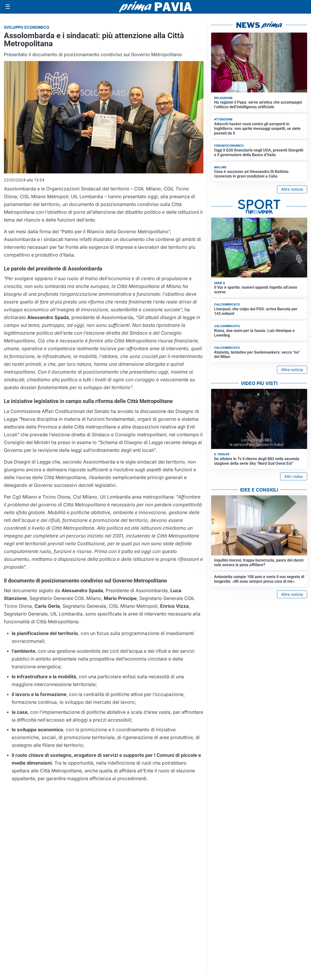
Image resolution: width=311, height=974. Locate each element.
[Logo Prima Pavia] (155, 6)
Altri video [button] (293, 476)
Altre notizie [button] (292, 189)
